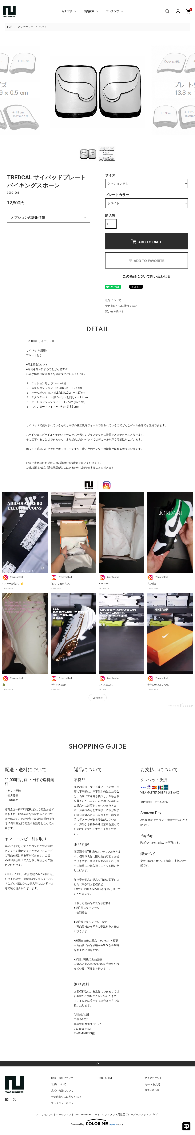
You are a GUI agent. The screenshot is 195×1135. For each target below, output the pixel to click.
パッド (43, 26)
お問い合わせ (152, 1090)
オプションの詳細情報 (28, 217)
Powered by (77, 1124)
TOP (9, 26)
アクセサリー (26, 26)
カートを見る (153, 1084)
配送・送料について (62, 1078)
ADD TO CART (150, 241)
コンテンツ (112, 11)
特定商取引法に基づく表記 (121, 305)
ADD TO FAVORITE (149, 260)
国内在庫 (89, 11)
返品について (113, 300)
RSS (100, 1078)
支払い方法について (62, 1090)
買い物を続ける (114, 311)
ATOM (108, 1078)
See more (98, 697)
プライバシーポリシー (63, 1103)
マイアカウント (153, 1078)
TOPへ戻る (97, 1063)
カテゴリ (67, 11)
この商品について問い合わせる (147, 276)
